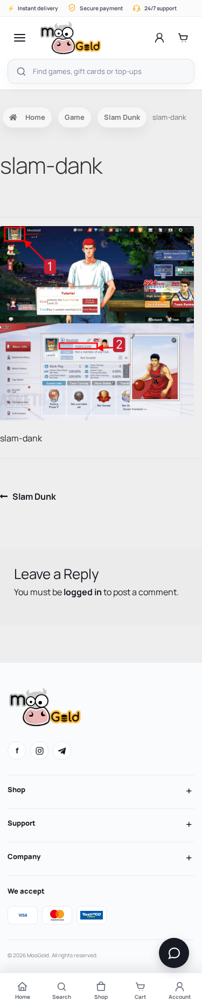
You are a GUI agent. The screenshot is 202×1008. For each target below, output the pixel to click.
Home (35, 117)
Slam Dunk (122, 117)
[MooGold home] (70, 38)
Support (22, 823)
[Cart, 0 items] (183, 37)
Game (75, 117)
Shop (16, 789)
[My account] (159, 37)
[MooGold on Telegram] (62, 750)
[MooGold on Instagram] (39, 750)
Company (24, 856)
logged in (83, 592)
